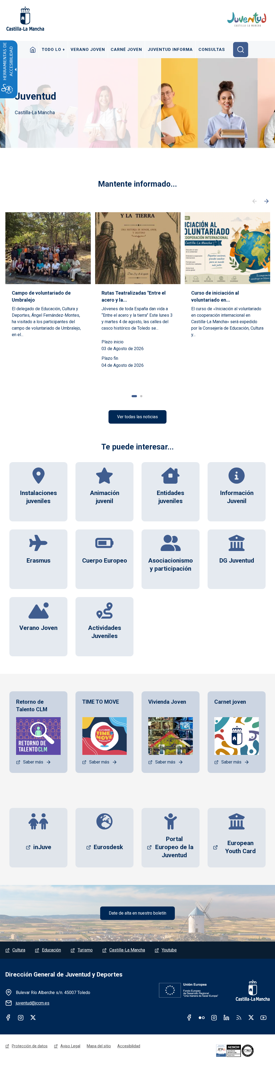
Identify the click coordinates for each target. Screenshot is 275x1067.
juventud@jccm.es (32, 1003)
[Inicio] (247, 19)
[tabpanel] (48, 295)
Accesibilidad (128, 1046)
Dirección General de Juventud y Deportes (63, 974)
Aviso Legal (70, 1046)
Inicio (33, 49)
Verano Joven (88, 49)
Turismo (85, 950)
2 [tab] (141, 396)
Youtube (169, 950)
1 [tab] (134, 396)
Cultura (18, 950)
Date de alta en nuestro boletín (137, 913)
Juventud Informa (170, 49)
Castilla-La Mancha (127, 950)
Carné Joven (126, 49)
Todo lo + (53, 49)
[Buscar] (240, 49)
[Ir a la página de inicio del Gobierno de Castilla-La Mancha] (24, 18)
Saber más (33, 762)
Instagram (21, 1017)
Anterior (254, 201)
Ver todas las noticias (137, 416)
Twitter (33, 1017)
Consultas (211, 49)
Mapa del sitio (99, 1046)
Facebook (8, 1017)
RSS (239, 1017)
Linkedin (226, 1017)
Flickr (202, 1017)
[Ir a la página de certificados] (242, 1050)
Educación (51, 950)
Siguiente (266, 201)
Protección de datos (30, 1046)
